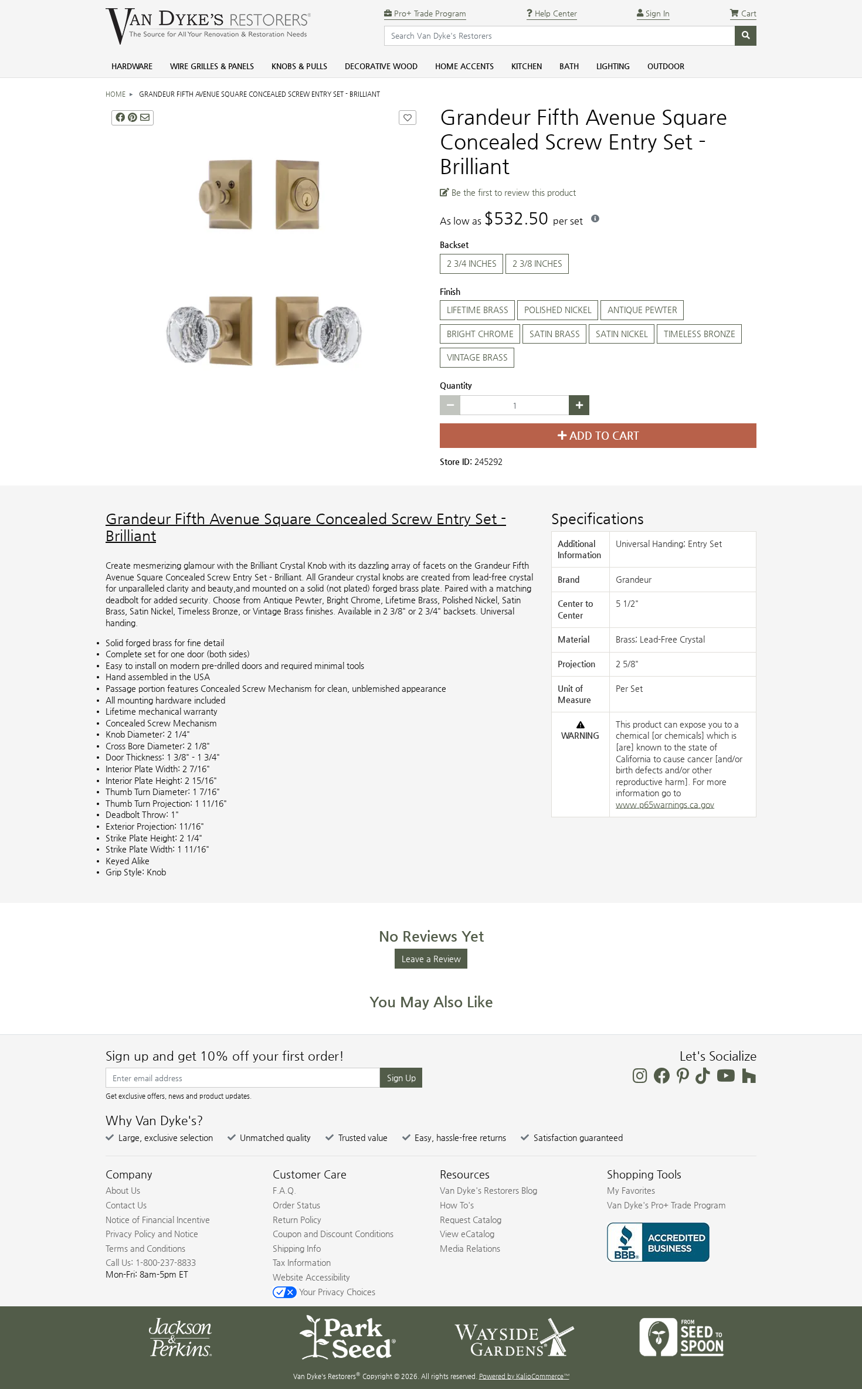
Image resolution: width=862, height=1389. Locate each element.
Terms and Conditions (145, 1248)
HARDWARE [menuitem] (131, 66)
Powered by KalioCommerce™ (524, 1376)
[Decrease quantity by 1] (450, 405)
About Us (123, 1190)
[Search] (745, 36)
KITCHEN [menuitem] (526, 66)
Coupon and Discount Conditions (333, 1233)
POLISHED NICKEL (558, 309)
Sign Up (401, 1077)
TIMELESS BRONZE (699, 333)
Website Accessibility (311, 1277)
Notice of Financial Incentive (158, 1219)
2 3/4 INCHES (472, 263)
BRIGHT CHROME (480, 333)
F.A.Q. (284, 1190)
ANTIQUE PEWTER (642, 309)
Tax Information (302, 1262)
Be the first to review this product (512, 192)
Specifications (597, 518)
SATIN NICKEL (622, 333)
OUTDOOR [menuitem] (665, 66)
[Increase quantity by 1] (579, 405)
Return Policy (297, 1219)
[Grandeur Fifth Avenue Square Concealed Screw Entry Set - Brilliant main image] (264, 262)
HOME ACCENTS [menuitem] (464, 66)
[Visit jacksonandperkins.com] (180, 1336)
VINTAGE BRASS (477, 357)
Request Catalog (470, 1219)
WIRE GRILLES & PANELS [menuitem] (212, 66)
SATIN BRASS (555, 333)
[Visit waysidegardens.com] (514, 1336)
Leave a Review (431, 958)
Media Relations (470, 1248)
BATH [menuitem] (569, 66)
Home (115, 94)
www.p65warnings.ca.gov (665, 804)
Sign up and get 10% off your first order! (225, 1056)
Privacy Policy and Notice (152, 1233)
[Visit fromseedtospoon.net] (681, 1336)
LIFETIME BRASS (477, 309)
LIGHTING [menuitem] (613, 66)
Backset (454, 244)
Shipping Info (297, 1248)
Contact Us (126, 1205)
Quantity (456, 385)
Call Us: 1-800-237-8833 (151, 1262)
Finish (450, 291)
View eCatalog (467, 1233)
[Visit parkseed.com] (347, 1336)
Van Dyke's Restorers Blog (488, 1190)
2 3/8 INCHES (537, 263)
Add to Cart (602, 436)
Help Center (554, 13)
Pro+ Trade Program (429, 13)
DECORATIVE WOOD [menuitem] (381, 66)
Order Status (296, 1205)
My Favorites (631, 1190)
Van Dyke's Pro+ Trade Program (666, 1205)
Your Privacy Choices (336, 1291)
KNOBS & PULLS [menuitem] (299, 66)
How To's (457, 1205)
